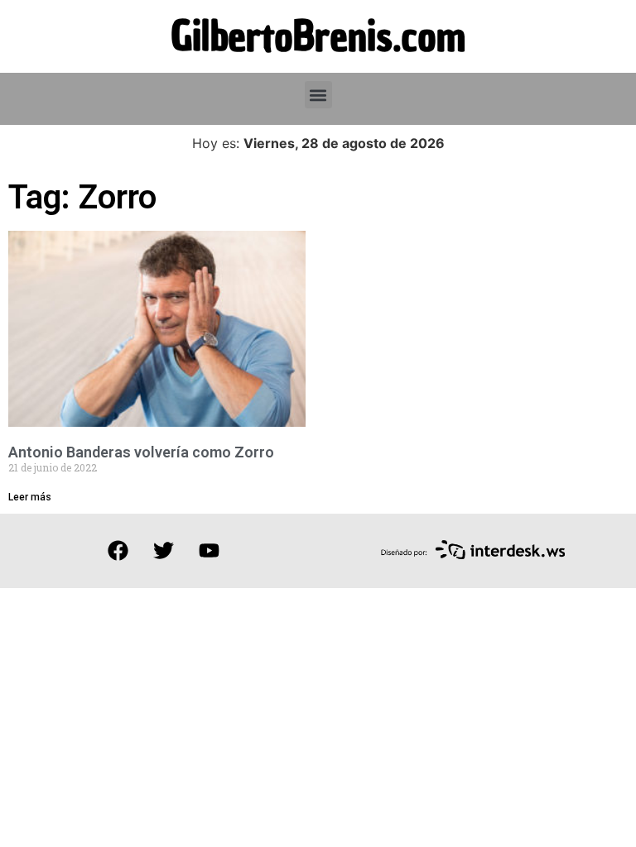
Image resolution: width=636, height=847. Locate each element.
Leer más (29, 497)
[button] (318, 94)
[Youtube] (208, 551)
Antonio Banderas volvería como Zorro (141, 452)
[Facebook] (117, 551)
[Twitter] (163, 551)
